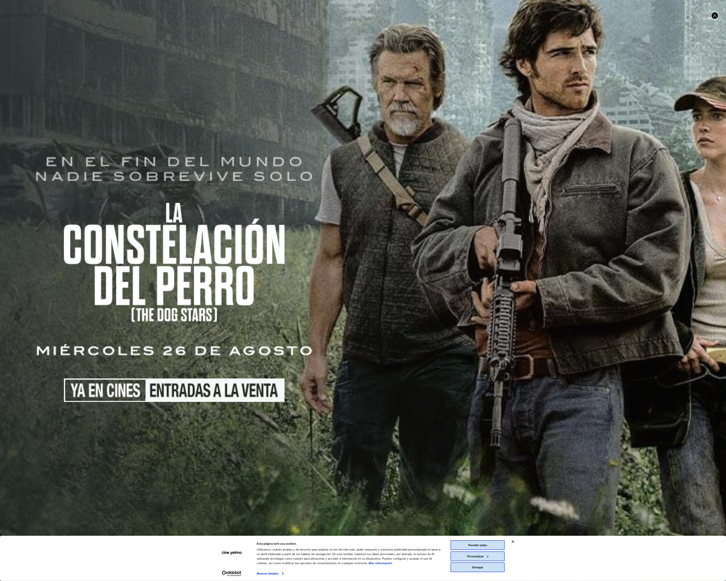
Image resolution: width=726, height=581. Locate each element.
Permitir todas (477, 545)
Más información (380, 563)
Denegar (477, 567)
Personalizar (475, 556)
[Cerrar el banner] (513, 541)
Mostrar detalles (267, 573)
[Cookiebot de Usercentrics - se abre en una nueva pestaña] (231, 573)
